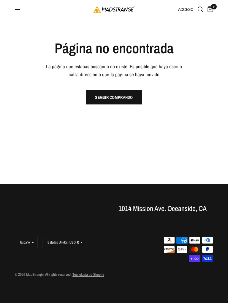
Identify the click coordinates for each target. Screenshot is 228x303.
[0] (209, 9)
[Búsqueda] (200, 9)
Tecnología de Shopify (88, 274)
